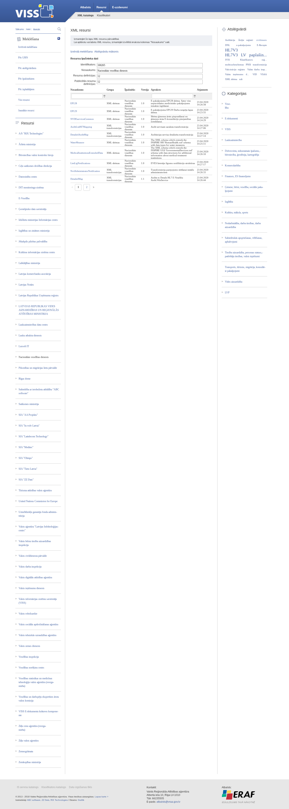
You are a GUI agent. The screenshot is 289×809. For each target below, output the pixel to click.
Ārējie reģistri (245, 40)
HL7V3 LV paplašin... (246, 54)
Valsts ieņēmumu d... (237, 74)
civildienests (261, 40)
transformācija (260, 64)
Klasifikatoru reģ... (253, 59)
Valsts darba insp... (257, 69)
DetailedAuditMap (79, 134)
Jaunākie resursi (26, 110)
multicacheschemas (234, 64)
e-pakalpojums (243, 45)
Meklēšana (30, 39)
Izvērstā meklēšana (27, 47)
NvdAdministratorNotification (85, 171)
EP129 (73, 111)
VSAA (263, 74)
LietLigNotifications (80, 163)
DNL (227, 45)
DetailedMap (76, 179)
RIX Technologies (59, 800)
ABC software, (34, 800)
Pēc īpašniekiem (26, 78)
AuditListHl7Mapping (81, 127)
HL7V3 (231, 50)
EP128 (73, 103)
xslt (240, 79)
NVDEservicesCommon (82, 119)
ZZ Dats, (46, 800)
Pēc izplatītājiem (26, 89)
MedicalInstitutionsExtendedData (86, 153)
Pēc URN (23, 57)
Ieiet (28, 29)
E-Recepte (262, 45)
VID (255, 74)
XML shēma (231, 79)
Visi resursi (24, 99)
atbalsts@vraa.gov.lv (168, 801)
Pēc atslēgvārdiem (27, 68)
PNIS (248, 64)
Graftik (81, 800)
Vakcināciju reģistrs (235, 69)
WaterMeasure (77, 142)
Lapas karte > (101, 796)
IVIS (227, 59)
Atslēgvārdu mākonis (106, 51)
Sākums (19, 29)
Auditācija (230, 40)
